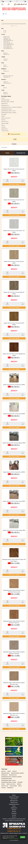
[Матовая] (2, 71)
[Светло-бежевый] (2, 43)
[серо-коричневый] (2, 48)
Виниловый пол (4, 103)
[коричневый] (2, 39)
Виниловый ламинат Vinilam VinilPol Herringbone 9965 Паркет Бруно (14, 683)
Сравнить (7, 181)
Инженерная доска (5, 105)
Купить (23, 181)
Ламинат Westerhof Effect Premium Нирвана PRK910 (14, 443)
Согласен (22, 837)
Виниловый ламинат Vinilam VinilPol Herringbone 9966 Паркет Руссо (14, 714)
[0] (2, 1)
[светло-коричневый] (2, 44)
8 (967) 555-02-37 (14, 831)
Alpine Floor (3, 771)
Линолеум (3, 119)
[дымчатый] (2, 37)
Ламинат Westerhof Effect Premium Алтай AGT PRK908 (14, 323)
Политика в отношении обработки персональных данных (14, 818)
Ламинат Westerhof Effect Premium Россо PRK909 (14, 472)
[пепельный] (2, 41)
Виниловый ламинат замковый (7, 101)
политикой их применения (13, 838)
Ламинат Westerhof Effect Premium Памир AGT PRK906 (14, 293)
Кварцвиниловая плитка (14, 804)
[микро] (2, 66)
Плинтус (3, 125)
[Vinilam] (2, 53)
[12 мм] (2, 59)
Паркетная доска (4, 121)
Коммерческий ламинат (14, 797)
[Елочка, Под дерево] (2, 75)
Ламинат (3, 116)
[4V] (2, 65)
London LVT (14, 771)
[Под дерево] (2, 77)
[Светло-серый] (2, 45)
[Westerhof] (2, 54)
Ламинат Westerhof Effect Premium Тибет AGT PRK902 (14, 200)
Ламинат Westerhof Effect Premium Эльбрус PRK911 (14, 530)
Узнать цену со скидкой (14, 184)
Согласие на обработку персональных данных (14, 820)
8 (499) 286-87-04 (22, 4)
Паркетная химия (4, 123)
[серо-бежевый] (2, 47)
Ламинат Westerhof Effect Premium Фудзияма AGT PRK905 (14, 354)
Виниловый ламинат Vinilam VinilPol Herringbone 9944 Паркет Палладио (14, 652)
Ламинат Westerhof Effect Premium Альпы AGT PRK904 (14, 169)
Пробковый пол (4, 129)
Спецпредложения (15, 134)
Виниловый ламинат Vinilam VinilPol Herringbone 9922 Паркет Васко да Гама (14, 591)
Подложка (3, 127)
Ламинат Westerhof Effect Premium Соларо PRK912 (14, 501)
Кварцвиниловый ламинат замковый (8, 112)
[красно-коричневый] (2, 40)
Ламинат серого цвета (5, 118)
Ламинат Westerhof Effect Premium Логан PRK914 (14, 413)
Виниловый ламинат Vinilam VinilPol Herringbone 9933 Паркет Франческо (14, 622)
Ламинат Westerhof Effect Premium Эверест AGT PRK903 (14, 231)
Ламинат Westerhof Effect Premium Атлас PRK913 (14, 384)
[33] (2, 30)
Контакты (14, 817)
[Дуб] (2, 87)
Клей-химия (3, 114)
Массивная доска (14, 802)
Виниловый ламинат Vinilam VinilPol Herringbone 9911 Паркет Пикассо (14, 560)
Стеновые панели (4, 130)
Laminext (3, 98)
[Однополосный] (2, 83)
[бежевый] (2, 36)
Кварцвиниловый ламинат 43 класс (8, 110)
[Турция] (2, 93)
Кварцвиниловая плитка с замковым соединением (11, 107)
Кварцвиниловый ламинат (6, 109)
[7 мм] (2, 60)
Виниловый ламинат (5, 99)
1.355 (5, 14)
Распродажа (14, 813)
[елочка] (2, 81)
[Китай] (2, 92)
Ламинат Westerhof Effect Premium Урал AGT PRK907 (14, 262)
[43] (2, 31)
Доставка (14, 815)
